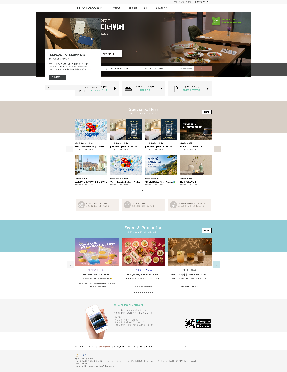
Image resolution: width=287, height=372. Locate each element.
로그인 (175, 2)
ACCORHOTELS (82, 356)
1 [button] (142, 190)
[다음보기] (217, 149)
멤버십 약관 (131, 347)
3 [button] (138, 292)
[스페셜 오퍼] (132, 8)
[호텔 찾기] (117, 8)
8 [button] (148, 292)
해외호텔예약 (80, 347)
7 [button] (146, 292)
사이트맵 (149, 347)
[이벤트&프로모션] (190, 88)
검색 (203, 68)
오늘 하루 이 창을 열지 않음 (92, 87)
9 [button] (150, 292)
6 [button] (144, 292)
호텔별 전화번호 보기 (82, 363)
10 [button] (152, 292)
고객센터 (91, 347)
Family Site (181, 347)
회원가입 (181, 2)
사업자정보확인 (150, 361)
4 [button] (140, 292)
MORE (206, 112)
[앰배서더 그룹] (161, 8)
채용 (140, 347)
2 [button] (144, 190)
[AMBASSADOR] (88, 8)
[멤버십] (146, 8)
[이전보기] (69, 149)
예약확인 (188, 2)
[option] (143, 44)
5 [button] (142, 292)
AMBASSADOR (94, 356)
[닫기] (98, 20)
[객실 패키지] (143, 88)
